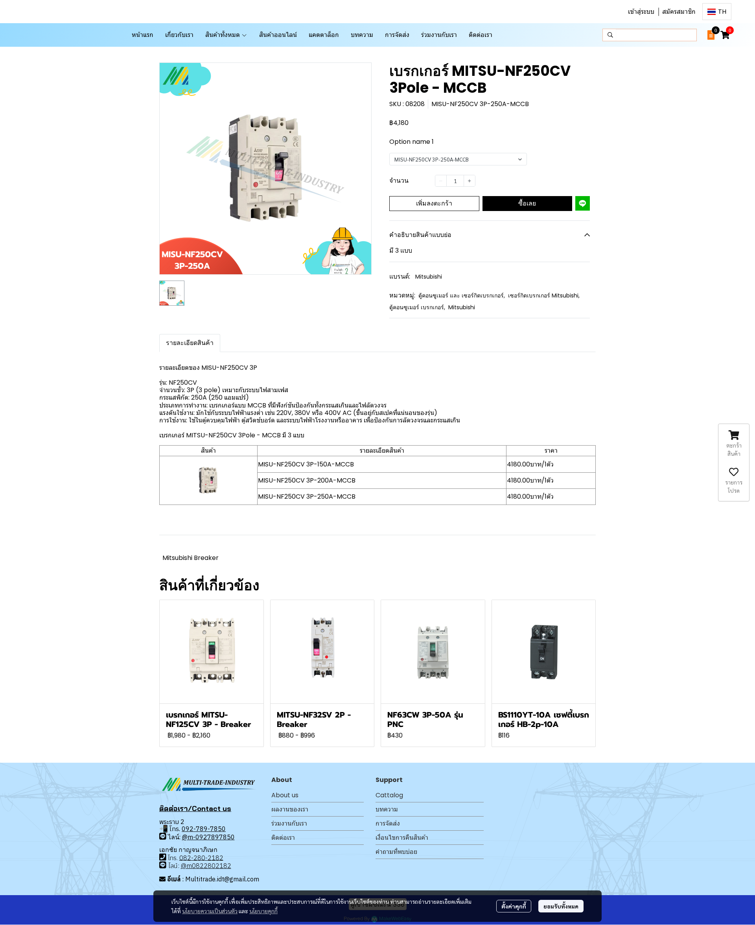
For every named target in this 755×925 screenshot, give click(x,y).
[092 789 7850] (162, 836)
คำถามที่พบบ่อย (396, 851)
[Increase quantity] (469, 180)
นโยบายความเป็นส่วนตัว (210, 910)
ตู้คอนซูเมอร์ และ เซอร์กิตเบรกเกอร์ (461, 295)
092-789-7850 (204, 829)
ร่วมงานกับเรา (289, 823)
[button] (716, 11)
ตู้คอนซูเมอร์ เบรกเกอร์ (417, 307)
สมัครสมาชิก (679, 11)
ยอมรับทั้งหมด (560, 906)
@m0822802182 (206, 866)
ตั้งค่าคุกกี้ (513, 906)
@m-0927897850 (208, 837)
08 (183, 857)
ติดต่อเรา (283, 837)
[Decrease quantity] (440, 180)
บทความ (387, 809)
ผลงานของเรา (289, 809)
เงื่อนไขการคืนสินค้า (402, 837)
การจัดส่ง (388, 823)
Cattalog (389, 795)
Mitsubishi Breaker (190, 557)
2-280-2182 (205, 857)
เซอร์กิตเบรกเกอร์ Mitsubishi (544, 295)
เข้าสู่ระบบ (641, 11)
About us (284, 795)
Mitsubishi (428, 277)
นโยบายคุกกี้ (263, 910)
